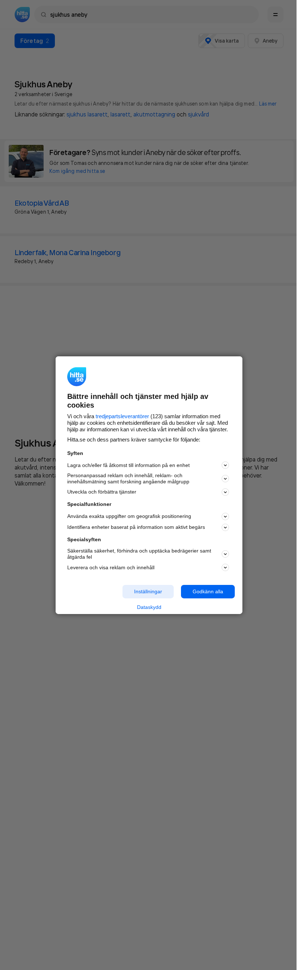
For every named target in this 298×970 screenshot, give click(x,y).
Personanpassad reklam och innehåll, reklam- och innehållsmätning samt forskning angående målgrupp (128, 478)
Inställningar (148, 591)
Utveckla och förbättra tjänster (101, 492)
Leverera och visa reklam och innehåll (110, 567)
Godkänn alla (208, 591)
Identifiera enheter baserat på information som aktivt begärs (136, 527)
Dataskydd (149, 607)
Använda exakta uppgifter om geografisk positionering (129, 516)
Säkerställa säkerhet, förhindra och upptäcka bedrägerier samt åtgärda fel (139, 554)
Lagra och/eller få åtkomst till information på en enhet (128, 465)
